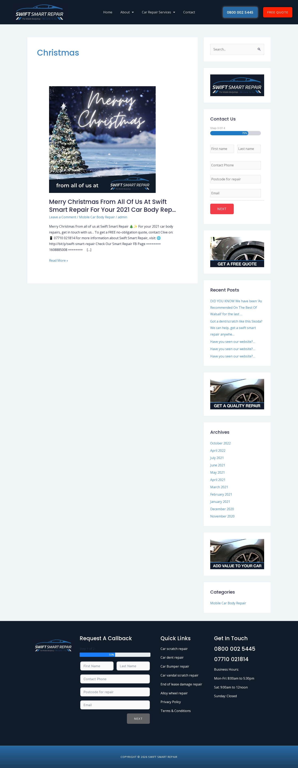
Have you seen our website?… (232, 341)
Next (138, 718)
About (125, 12)
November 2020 (222, 516)
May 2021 (217, 472)
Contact (189, 12)
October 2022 (220, 443)
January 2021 (220, 501)
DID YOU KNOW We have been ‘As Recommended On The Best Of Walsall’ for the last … (236, 307)
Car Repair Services (156, 12)
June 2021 (217, 465)
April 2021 (217, 480)
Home (107, 12)
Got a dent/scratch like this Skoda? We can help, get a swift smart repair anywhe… (236, 328)
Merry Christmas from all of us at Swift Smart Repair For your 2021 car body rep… (112, 205)
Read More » (58, 260)
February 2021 (221, 494)
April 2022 (217, 450)
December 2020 (222, 509)
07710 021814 (231, 659)
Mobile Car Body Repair (97, 217)
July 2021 (217, 458)
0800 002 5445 (234, 649)
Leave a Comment (62, 217)
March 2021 (219, 487)
